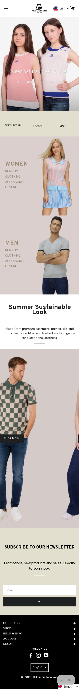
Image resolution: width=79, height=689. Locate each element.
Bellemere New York (45, 677)
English (38, 667)
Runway (11, 171)
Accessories (15, 182)
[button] (68, 686)
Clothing (13, 176)
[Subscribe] (39, 601)
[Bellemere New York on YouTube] (46, 655)
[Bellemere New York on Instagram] (38, 655)
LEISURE (11, 187)
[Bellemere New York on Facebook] (30, 655)
